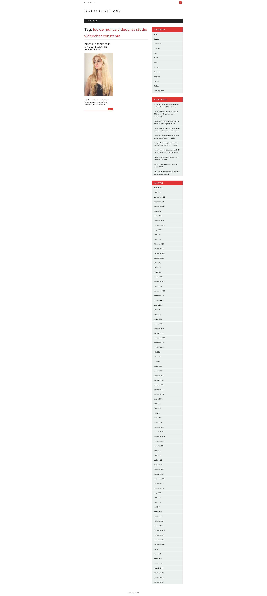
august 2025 (158, 211)
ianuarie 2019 (158, 432)
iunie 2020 (157, 357)
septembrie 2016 (159, 544)
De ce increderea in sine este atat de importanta (97, 47)
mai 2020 (157, 361)
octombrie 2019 (159, 389)
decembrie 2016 (159, 530)
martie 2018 (158, 465)
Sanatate (157, 76)
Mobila (156, 58)
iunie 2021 (157, 314)
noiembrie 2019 (159, 385)
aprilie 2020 (158, 366)
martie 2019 (158, 422)
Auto (155, 34)
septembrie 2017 (159, 488)
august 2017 (158, 493)
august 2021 (158, 305)
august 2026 (158, 187)
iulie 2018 (157, 450)
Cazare (156, 39)
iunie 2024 (157, 239)
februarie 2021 (159, 328)
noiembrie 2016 (159, 535)
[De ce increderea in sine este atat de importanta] (98, 95)
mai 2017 (157, 507)
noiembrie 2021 (159, 295)
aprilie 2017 (158, 512)
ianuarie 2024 (158, 249)
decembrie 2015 (159, 573)
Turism (156, 86)
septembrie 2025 (159, 206)
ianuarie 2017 (158, 526)
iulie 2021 (157, 310)
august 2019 (158, 399)
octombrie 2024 (159, 225)
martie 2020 (158, 371)
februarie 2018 (159, 469)
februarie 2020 (159, 375)
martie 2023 (158, 277)
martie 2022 (158, 286)
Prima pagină (91, 21)
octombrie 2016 (159, 540)
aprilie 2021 (158, 319)
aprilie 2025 (158, 216)
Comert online (158, 44)
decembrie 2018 (159, 436)
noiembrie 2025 (159, 202)
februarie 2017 (159, 521)
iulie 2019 (157, 403)
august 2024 (158, 230)
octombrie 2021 (159, 300)
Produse (157, 72)
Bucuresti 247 (103, 10)
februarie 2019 (159, 427)
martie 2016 (158, 563)
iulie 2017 (157, 497)
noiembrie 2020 (159, 342)
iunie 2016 (157, 554)
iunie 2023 (157, 267)
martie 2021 (158, 324)
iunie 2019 (157, 408)
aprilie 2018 (158, 460)
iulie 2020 (157, 352)
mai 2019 (157, 413)
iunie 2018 (157, 455)
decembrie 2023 (159, 253)
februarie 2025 (159, 220)
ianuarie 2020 (158, 380)
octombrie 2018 (159, 446)
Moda (156, 62)
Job (110, 109)
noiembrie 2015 (159, 577)
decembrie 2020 (159, 338)
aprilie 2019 (158, 418)
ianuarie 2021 (158, 333)
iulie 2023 (157, 263)
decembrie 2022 (159, 281)
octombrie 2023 (159, 258)
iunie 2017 (157, 502)
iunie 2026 (157, 192)
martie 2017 (158, 516)
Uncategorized (159, 91)
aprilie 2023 (158, 272)
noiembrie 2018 (159, 441)
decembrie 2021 (159, 291)
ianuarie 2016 (158, 568)
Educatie (157, 48)
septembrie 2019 (159, 394)
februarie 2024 (159, 244)
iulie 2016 (157, 549)
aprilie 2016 (158, 558)
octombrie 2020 (159, 347)
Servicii (156, 81)
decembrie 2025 (159, 197)
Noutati (156, 67)
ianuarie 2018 (158, 474)
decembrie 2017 (159, 479)
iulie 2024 (157, 234)
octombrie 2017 (159, 483)
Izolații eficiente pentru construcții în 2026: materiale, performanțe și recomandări (166, 114)
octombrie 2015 (159, 582)
